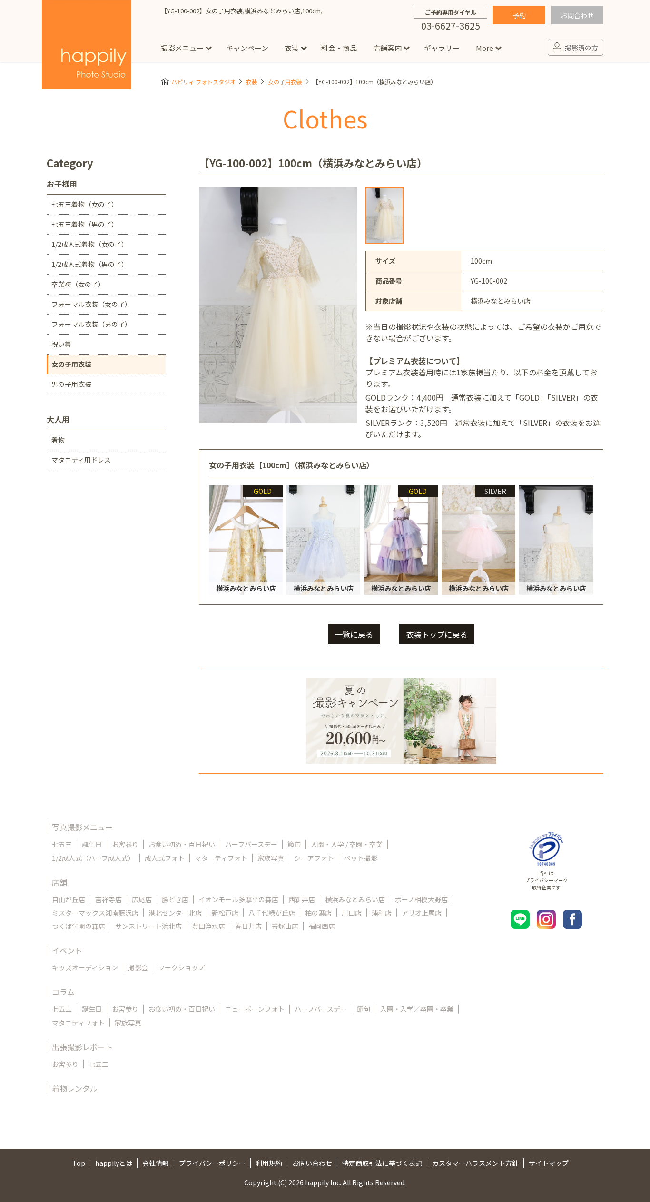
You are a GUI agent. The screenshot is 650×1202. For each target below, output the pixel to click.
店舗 (59, 882)
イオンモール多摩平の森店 (238, 899)
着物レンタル (75, 1088)
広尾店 (142, 899)
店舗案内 (387, 48)
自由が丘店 (68, 899)
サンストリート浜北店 (148, 926)
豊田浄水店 (208, 926)
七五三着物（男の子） (84, 224)
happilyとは (113, 1163)
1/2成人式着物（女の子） (89, 244)
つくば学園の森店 (78, 926)
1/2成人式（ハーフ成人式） (93, 858)
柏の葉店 (318, 912)
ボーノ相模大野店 (421, 899)
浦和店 (382, 912)
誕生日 (92, 844)
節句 (294, 844)
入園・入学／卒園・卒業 (416, 1009)
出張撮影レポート (82, 1047)
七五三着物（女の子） (84, 204)
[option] (384, 215)
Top (78, 1163)
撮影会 (138, 967)
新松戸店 (225, 912)
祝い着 (61, 344)
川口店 (352, 912)
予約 (519, 15)
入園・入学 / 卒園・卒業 (347, 844)
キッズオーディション (85, 967)
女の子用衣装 (285, 82)
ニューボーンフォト (255, 1009)
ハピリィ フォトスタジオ (203, 82)
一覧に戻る (354, 634)
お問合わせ (577, 15)
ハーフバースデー (251, 844)
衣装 (292, 48)
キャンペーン (247, 48)
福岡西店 (321, 926)
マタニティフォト (221, 858)
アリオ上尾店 (422, 912)
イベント (67, 950)
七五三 (62, 844)
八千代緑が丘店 (271, 912)
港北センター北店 (175, 912)
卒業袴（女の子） (78, 284)
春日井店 (248, 926)
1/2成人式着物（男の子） (89, 264)
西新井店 (301, 899)
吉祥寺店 (108, 899)
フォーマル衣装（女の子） (91, 304)
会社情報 (155, 1163)
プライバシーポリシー (212, 1163)
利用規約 (269, 1163)
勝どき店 (175, 899)
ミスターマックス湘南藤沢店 (95, 912)
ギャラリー (442, 48)
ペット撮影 (360, 858)
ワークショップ (181, 967)
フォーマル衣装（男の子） (91, 324)
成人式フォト (165, 858)
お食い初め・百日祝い (181, 844)
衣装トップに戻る (436, 634)
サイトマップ (549, 1163)
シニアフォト (314, 858)
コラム (63, 991)
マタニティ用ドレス (81, 459)
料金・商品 (339, 48)
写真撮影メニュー (82, 827)
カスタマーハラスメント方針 (475, 1163)
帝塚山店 (285, 926)
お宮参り (125, 844)
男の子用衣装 (71, 384)
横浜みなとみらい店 (355, 899)
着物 (58, 439)
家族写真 (270, 858)
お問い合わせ (312, 1163)
